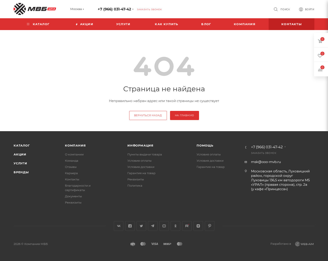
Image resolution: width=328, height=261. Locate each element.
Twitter (141, 226)
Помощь (205, 145)
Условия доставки (140, 167)
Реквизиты (73, 202)
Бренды (21, 172)
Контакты (72, 179)
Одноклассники (175, 226)
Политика (134, 185)
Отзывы (71, 167)
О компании (74, 154)
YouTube (164, 226)
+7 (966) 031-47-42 (114, 9)
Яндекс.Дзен (198, 226)
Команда (71, 160)
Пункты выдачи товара (144, 154)
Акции (20, 154)
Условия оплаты (139, 160)
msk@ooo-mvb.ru (266, 162)
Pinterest (209, 226)
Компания (75, 145)
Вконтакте (118, 226)
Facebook (130, 226)
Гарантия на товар (141, 173)
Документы (73, 196)
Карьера (71, 173)
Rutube (187, 226)
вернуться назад (148, 115)
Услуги (20, 163)
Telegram (153, 226)
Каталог (22, 145)
